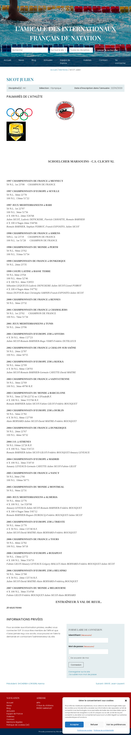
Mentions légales (15, 722)
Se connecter (120, 62)
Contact (103, 60)
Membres (63, 70)
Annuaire (48, 60)
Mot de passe (81, 646)
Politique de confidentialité (104, 730)
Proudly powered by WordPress (52, 731)
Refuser (94, 724)
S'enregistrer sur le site (79, 671)
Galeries (87, 60)
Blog (34, 60)
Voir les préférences (116, 724)
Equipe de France (65, 62)
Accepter (74, 724)
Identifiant (80, 635)
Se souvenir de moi (80, 657)
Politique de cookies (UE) (18, 725)
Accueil (7, 60)
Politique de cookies (84, 730)
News (21, 60)
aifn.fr (65, 9)
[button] (126, 700)
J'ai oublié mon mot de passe (83, 674)
